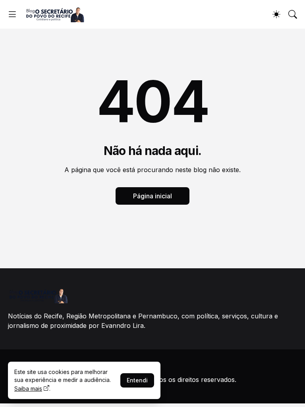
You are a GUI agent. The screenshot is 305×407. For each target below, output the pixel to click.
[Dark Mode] (276, 14)
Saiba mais (28, 388)
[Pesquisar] (292, 14)
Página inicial (152, 196)
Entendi (137, 380)
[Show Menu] (12, 14)
